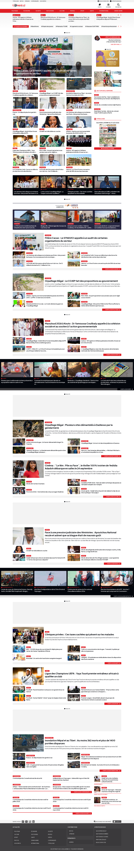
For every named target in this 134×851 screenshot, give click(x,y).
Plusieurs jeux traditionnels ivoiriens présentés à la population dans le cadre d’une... (16, 381)
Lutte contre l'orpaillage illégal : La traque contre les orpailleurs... (52, 192)
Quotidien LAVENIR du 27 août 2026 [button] (107, 122)
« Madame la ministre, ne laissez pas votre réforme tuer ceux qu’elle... (111, 801)
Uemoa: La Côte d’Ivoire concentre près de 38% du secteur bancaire (78, 170)
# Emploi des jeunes (47, 26)
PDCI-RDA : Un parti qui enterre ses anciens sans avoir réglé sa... (50, 151)
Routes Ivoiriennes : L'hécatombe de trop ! (113, 41)
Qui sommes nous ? (101, 831)
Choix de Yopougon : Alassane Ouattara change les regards (111, 790)
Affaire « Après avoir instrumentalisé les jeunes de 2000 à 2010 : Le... (78, 132)
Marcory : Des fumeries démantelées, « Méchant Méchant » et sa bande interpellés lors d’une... (100, 451)
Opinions (27, 1)
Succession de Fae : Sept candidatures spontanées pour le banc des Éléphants (107, 97)
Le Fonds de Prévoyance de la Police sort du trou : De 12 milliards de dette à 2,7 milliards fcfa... (44, 264)
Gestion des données (102, 833)
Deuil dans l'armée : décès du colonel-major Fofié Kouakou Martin (106, 112)
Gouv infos (43, 1)
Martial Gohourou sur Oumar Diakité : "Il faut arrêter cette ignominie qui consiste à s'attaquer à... (100, 690)
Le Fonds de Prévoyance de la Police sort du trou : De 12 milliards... (51, 170)
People (72, 10)
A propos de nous (116, 1)
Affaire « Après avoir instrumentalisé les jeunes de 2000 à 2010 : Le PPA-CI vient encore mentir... (45, 296)
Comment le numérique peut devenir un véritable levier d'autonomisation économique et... (49, 382)
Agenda (71, 842)
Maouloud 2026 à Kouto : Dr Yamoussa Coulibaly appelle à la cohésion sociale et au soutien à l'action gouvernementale (82, 325)
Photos (16, 840)
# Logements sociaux (76, 26)
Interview (98, 189)
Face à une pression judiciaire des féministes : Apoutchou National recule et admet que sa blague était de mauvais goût (80, 534)
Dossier (18, 189)
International (103, 10)
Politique (15, 10)
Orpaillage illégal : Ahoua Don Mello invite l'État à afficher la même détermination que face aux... (100, 304)
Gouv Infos (17, 843)
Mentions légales (101, 839)
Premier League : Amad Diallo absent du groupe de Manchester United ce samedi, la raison (97, 699)
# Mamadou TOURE (61, 26)
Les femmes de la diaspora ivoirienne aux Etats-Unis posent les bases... (78, 113)
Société (38, 10)
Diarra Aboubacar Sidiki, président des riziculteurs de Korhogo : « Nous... (107, 192)
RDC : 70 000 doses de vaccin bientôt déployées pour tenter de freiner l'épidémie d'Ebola (44, 650)
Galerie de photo (8, 587)
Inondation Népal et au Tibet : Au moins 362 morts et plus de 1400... (79, 94)
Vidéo (4, 378)
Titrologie (16, 1)
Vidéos (50, 837)
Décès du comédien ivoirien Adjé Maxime (107, 105)
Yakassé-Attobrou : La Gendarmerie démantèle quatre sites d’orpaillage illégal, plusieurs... (46, 451)
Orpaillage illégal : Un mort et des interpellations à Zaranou (100, 443)
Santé (92, 10)
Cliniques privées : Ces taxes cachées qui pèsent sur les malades (80, 192)
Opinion (104, 776)
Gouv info (15, 797)
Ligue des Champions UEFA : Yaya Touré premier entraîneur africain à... (108, 18)
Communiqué (16, 776)
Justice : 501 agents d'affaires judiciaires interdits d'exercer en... (77, 151)
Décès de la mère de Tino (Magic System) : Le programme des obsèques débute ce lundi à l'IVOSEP (100, 558)
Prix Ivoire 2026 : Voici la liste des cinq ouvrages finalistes (45, 492)
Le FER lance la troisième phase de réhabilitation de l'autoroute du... (25, 226)
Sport (82, 10)
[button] (118, 15)
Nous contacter (104, 1)
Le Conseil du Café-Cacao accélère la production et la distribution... (25, 170)
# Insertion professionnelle (109, 26)
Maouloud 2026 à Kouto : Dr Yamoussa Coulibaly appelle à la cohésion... (25, 18)
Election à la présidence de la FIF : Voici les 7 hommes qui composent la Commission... (115, 590)
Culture (62, 10)
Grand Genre (35, 840)
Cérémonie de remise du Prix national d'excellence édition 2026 (80, 590)
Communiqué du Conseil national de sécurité (27, 778)
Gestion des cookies (102, 836)
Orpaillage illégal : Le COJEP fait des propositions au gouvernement (51, 94)
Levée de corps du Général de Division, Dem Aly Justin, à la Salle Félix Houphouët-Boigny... (16, 590)
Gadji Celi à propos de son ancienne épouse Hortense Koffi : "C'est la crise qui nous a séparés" (46, 558)
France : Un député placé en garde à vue (39, 757)
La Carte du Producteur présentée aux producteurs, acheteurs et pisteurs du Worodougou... (113, 382)
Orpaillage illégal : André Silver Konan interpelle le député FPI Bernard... (80, 18)
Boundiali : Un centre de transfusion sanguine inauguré (44, 658)
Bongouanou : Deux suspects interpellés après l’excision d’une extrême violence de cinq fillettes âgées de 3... (71, 787)
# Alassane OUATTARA (92, 26)
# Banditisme (35, 26)
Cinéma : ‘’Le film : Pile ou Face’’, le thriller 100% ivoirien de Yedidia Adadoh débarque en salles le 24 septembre (81, 467)
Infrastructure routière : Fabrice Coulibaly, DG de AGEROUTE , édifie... (80, 226)
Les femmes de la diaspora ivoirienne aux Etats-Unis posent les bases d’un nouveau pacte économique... (45, 256)
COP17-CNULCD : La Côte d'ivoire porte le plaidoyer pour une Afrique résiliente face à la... (45, 350)
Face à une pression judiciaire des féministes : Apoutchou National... (50, 113)
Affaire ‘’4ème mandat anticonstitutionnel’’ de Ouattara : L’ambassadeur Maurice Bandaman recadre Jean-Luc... (32, 787)
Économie (26, 10)
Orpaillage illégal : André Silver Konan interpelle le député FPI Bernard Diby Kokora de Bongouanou (46, 341)
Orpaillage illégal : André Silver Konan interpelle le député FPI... (25, 132)
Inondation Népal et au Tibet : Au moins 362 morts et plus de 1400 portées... (51, 19)
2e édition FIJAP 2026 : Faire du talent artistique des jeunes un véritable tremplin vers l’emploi (101, 483)
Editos (21, 1)
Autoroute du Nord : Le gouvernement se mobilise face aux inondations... (107, 226)
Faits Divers (50, 10)
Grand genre (118, 10)
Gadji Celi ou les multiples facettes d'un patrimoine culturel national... (110, 779)
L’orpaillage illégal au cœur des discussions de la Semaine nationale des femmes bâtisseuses (100, 350)
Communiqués (35, 1)
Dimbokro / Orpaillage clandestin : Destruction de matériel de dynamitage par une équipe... (83, 381)
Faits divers (48, 422)
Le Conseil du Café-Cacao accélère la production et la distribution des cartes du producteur (99, 256)
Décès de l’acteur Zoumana (35, 484)
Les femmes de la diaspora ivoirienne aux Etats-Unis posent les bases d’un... (26, 192)
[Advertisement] (59, 406)
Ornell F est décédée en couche (49, 131)
